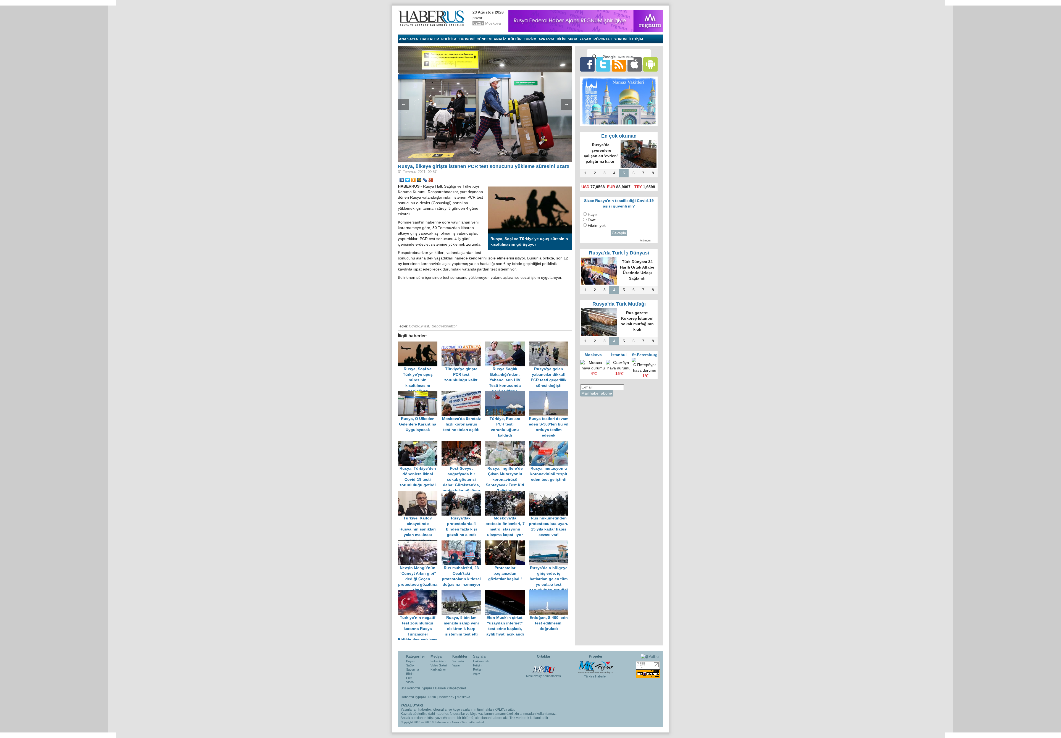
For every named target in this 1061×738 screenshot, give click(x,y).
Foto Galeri (437, 661)
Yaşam (585, 39)
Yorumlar (458, 661)
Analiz (500, 39)
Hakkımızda (481, 661)
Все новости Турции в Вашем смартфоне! (433, 688)
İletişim (477, 665)
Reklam (478, 669)
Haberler (429, 39)
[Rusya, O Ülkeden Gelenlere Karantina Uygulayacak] (420, 394)
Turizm (530, 39)
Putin (432, 697)
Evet (591, 220)
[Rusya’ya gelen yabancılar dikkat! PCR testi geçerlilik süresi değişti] (550, 344)
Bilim (561, 39)
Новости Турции (413, 697)
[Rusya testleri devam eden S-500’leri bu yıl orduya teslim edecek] (550, 394)
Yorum (620, 39)
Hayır (592, 214)
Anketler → (647, 240)
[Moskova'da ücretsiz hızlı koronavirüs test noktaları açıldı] (463, 394)
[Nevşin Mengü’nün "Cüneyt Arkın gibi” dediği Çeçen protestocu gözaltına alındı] (420, 543)
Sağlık (410, 665)
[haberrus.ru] (432, 18)
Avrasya (547, 39)
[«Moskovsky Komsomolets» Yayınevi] (543, 667)
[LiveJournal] (425, 179)
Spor (572, 39)
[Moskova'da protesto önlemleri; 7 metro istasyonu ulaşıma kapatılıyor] (507, 493)
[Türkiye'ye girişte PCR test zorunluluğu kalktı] (463, 344)
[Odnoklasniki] (413, 179)
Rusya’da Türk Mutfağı (619, 304)
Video (410, 682)
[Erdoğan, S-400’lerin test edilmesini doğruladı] (550, 593)
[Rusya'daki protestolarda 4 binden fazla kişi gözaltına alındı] (463, 493)
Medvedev (446, 697)
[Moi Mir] (419, 179)
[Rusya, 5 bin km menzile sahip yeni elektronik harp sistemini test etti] (463, 593)
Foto (409, 677)
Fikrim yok (597, 226)
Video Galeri (438, 665)
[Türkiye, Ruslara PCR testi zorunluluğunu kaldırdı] (507, 394)
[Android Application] (650, 64)
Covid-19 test (419, 326)
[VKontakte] (402, 179)
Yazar (456, 665)
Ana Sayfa (408, 39)
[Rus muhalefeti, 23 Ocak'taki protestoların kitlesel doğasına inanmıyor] (463, 543)
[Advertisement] (485, 301)
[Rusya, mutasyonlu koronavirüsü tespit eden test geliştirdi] (550, 444)
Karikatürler (438, 669)
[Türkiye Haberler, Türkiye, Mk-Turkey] (595, 667)
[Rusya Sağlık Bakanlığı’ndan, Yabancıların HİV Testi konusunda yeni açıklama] (507, 344)
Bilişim (410, 661)
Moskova (463, 697)
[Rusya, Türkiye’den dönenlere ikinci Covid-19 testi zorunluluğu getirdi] (420, 444)
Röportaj (602, 39)
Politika (448, 39)
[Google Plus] (431, 179)
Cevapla (619, 233)
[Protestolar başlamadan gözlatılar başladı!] (507, 543)
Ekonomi (466, 39)
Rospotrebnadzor (443, 326)
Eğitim (410, 673)
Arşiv (476, 673)
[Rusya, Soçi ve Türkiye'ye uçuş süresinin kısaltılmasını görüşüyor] (420, 344)
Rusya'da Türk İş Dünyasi (619, 253)
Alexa (455, 722)
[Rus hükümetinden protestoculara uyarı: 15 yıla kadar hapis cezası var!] (550, 493)
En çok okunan (619, 136)
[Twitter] (408, 179)
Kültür (515, 39)
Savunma (412, 669)
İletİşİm (636, 39)
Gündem (484, 39)
